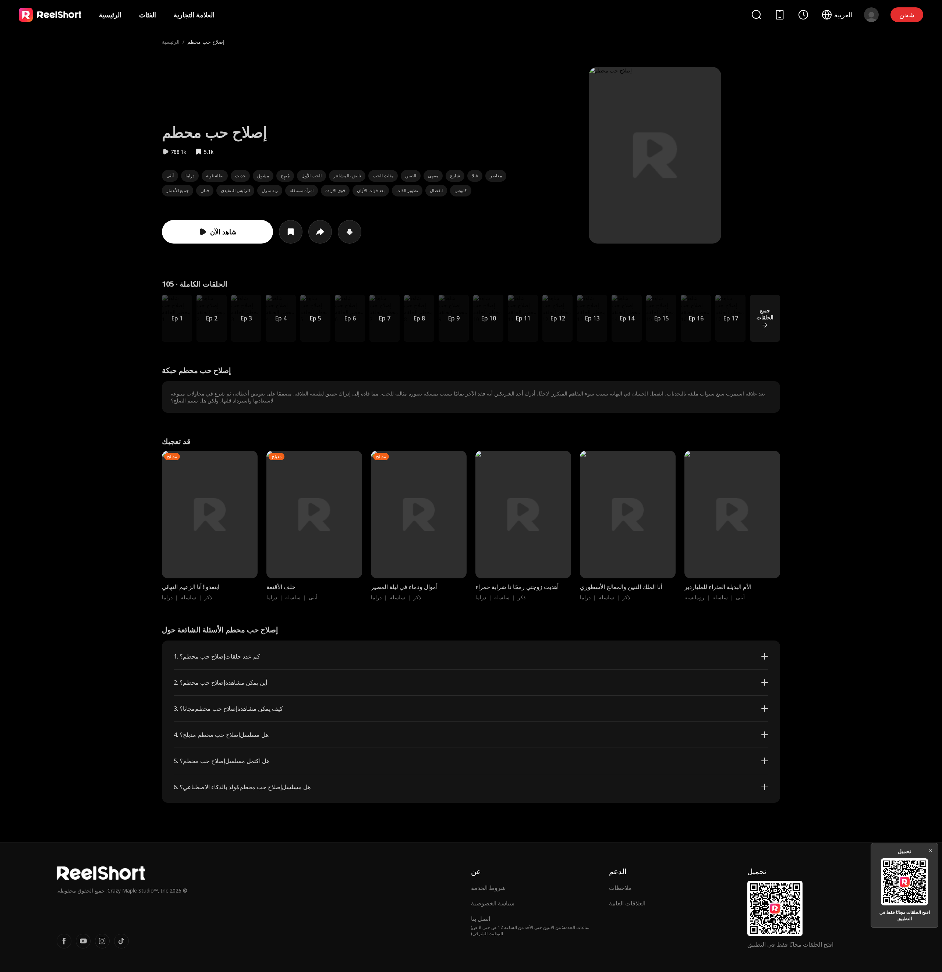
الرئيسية (110, 14)
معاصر (496, 176)
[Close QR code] (931, 851)
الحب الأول (311, 176)
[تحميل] (349, 232)
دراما (189, 176)
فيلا (475, 176)
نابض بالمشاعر (347, 176)
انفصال (436, 190)
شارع (455, 176)
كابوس (460, 190)
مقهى (433, 176)
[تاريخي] (803, 15)
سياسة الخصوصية (492, 903)
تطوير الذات (407, 190)
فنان (205, 190)
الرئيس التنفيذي (235, 190)
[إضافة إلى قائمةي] (290, 232)
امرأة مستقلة (302, 190)
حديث (240, 176)
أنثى (170, 176)
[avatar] (871, 14)
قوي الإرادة (335, 190)
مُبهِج (285, 176)
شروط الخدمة (488, 888)
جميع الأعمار (177, 190)
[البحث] (756, 14)
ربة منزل (270, 190)
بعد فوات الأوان (371, 190)
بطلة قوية (214, 176)
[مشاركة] (320, 232)
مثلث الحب (383, 176)
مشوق (263, 176)
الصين (410, 176)
